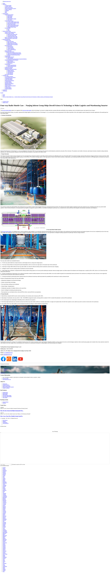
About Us (4, 4)
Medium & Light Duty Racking (10, 69)
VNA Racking (7, 55)
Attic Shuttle (9, 19)
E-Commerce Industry (9, 76)
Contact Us (5, 89)
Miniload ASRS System (11, 27)
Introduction (5, 383)
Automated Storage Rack (9, 51)
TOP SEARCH (5, 423)
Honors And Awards (8, 7)
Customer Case (5, 75)
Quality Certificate (8, 9)
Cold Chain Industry (8, 79)
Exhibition (7, 10)
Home (4, 3)
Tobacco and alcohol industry (10, 85)
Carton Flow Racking (9, 67)
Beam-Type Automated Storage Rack (14, 52)
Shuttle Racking (10, 46)
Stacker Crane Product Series (10, 32)
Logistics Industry (8, 87)
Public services (7, 86)
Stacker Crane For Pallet (9, 33)
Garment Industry (8, 81)
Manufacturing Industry (9, 83)
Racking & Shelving (6, 39)
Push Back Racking (8, 68)
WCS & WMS (7, 28)
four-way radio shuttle (6, 110)
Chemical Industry (8, 88)
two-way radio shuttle (27, 110)
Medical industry (8, 84)
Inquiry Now (2, 372)
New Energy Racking (9, 74)
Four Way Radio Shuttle (11, 18)
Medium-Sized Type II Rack (12, 44)
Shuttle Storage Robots (9, 14)
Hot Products (5, 420)
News (6, 11)
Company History (8, 6)
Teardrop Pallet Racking (11, 66)
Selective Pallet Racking (11, 65)
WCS (8, 29)
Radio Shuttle (9, 16)
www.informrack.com (8, 352)
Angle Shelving (10, 73)
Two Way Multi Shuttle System (13, 24)
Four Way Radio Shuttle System (13, 22)
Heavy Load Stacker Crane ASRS (11, 37)
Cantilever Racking (10, 48)
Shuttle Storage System (9, 20)
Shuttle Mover (9, 15)
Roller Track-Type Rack (11, 42)
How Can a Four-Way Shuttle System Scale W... (11, 416)
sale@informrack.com (7, 354)
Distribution (5, 90)
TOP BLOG (5, 422)
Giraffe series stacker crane (12, 36)
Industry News (5, 102)
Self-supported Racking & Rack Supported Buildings (17, 58)
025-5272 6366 (5, 378)
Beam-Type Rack (10, 41)
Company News (6, 101)
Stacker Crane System (7, 31)
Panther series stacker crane (12, 34)
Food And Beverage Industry (10, 77)
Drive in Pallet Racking (11, 49)
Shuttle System (5, 13)
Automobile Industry (9, 78)
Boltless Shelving (10, 70)
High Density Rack (8, 45)
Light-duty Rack (8, 40)
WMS (8, 30)
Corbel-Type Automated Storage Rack (14, 53)
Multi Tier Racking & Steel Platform (11, 59)
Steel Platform (9, 63)
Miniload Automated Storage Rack (13, 54)
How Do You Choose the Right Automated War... (11, 410)
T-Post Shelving (10, 72)
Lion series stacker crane (11, 35)
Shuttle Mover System (11, 23)
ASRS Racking (10, 57)
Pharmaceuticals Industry (9, 80)
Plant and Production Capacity (10, 8)
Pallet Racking (7, 64)
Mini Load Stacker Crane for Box (11, 38)
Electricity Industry (8, 82)
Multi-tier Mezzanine (11, 62)
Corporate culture (8, 5)
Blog (6, 12)
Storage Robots (5, 401)
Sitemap (4, 421)
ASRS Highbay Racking (9, 56)
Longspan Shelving (10, 71)
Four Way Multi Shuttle (7, 395)
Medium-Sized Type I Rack (12, 43)
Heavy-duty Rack (8, 50)
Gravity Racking (10, 47)
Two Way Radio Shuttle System (13, 21)
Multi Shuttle (9, 17)
